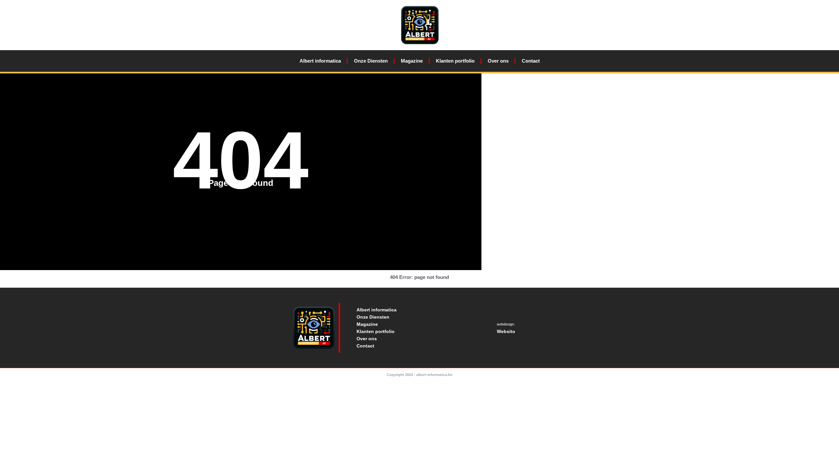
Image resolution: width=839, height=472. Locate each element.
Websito (506, 331)
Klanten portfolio (455, 61)
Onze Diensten (371, 61)
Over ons (498, 61)
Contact (531, 61)
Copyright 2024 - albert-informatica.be (419, 375)
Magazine (412, 61)
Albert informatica (320, 61)
